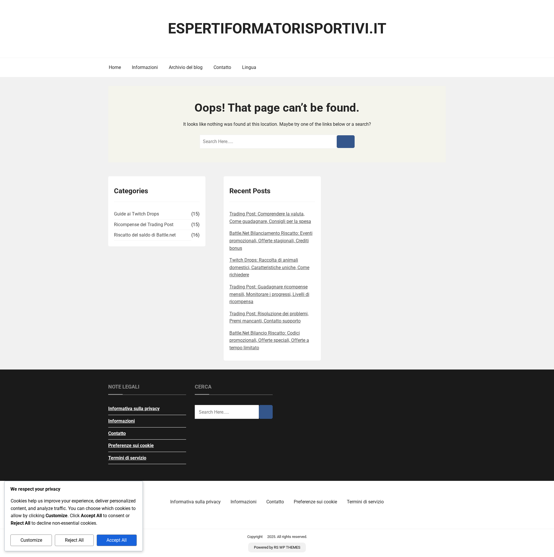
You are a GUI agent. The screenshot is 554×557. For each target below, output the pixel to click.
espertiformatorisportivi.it (277, 28)
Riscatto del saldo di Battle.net (145, 235)
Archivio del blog (186, 67)
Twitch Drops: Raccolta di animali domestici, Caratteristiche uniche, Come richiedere (269, 267)
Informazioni (145, 67)
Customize (31, 540)
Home (115, 67)
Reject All (74, 540)
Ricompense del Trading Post (143, 224)
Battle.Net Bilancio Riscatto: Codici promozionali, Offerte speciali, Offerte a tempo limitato (269, 340)
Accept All (116, 540)
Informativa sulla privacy (134, 408)
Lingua (249, 67)
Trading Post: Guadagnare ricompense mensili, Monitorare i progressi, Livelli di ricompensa (269, 294)
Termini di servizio (127, 458)
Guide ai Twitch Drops (136, 214)
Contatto (222, 67)
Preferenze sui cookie (131, 445)
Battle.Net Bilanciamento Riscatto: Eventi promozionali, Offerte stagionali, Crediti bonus (270, 240)
